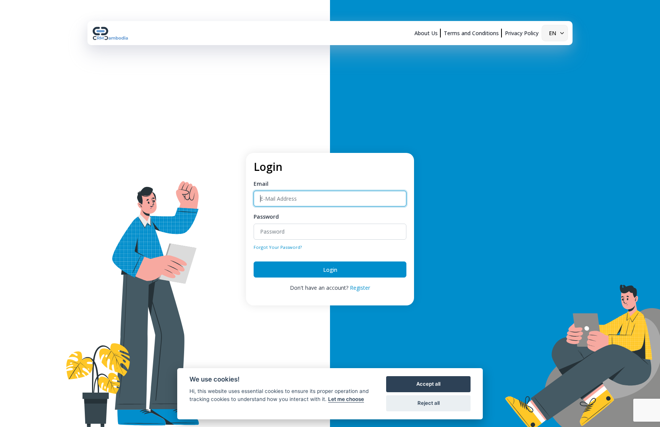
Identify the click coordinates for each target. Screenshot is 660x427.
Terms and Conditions (471, 33)
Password (266, 216)
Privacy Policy (522, 33)
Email (261, 183)
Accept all (428, 384)
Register (360, 287)
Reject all (428, 403)
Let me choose (346, 399)
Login (330, 269)
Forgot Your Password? (278, 247)
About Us (426, 33)
